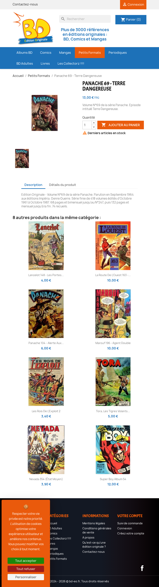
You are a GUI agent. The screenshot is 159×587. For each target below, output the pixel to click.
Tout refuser (25, 569)
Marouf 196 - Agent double (113, 343)
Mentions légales (93, 523)
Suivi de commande (130, 523)
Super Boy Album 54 (113, 479)
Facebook (142, 568)
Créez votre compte (130, 533)
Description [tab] (33, 185)
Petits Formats (57, 559)
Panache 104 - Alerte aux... (46, 343)
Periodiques (56, 553)
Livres (51, 543)
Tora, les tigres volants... (113, 411)
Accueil (52, 523)
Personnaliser (25, 577)
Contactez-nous (25, 4)
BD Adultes (55, 528)
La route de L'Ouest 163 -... (113, 275)
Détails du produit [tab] (62, 185)
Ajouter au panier (120, 124)
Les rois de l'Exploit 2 (46, 411)
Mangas (53, 548)
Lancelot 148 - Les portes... (46, 275)
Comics (52, 533)
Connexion (124, 528)
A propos (88, 537)
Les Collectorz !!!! (59, 538)
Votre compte (130, 515)
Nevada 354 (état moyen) (46, 479)
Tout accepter (25, 561)
